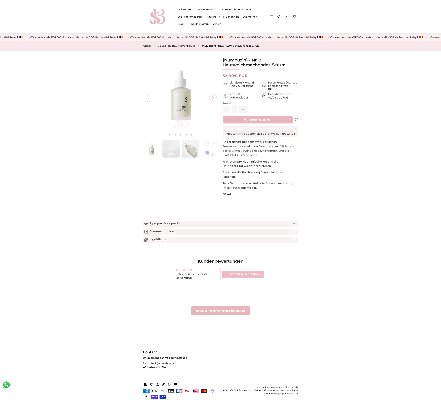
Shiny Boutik (291, 387)
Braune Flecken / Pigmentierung (177, 45)
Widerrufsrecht (230, 390)
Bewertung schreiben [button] (243, 274)
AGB (264, 390)
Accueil (147, 45)
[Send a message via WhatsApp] (6, 385)
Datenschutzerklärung (250, 390)
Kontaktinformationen (287, 390)
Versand (271, 390)
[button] (208, 9)
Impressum (292, 393)
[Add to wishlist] (296, 120)
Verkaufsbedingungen (275, 393)
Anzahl (227, 103)
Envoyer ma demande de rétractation (220, 310)
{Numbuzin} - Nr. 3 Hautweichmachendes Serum (231, 45)
